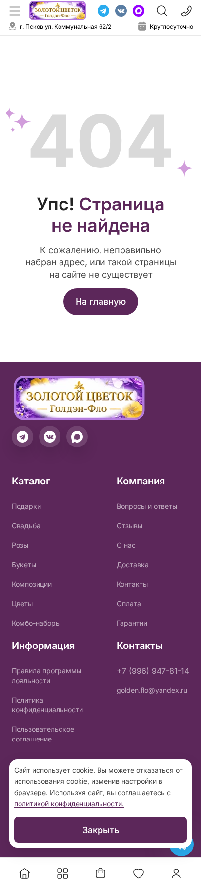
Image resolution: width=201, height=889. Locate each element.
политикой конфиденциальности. (69, 803)
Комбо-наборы (36, 623)
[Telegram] (103, 11)
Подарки (26, 506)
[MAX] (138, 11)
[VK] (121, 11)
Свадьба (26, 525)
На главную (101, 301)
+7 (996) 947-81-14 (153, 671)
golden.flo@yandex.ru (152, 690)
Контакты (132, 584)
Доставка (133, 564)
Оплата (129, 603)
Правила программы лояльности (46, 676)
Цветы (22, 603)
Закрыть (100, 830)
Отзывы (129, 525)
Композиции (32, 584)
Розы (20, 545)
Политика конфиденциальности (47, 705)
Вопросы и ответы (147, 506)
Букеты (24, 564)
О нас (126, 545)
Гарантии (132, 623)
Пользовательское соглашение (43, 734)
